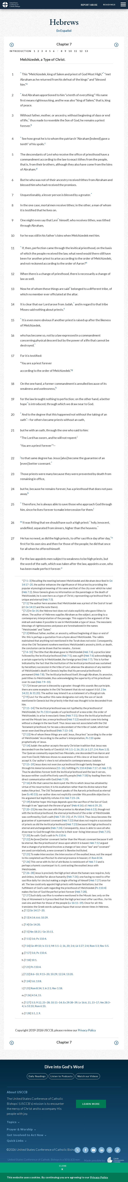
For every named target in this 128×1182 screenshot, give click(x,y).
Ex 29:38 (68, 1002)
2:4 (96, 749)
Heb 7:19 (62, 779)
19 (32, 764)
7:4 (26, 651)
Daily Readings (37, 1076)
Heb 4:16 (77, 805)
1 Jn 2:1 (46, 988)
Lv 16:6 (82, 1002)
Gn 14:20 (35, 924)
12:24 (61, 974)
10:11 (54, 1002)
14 (32, 708)
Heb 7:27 (95, 880)
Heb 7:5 (66, 655)
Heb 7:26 (72, 876)
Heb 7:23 (70, 797)
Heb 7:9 (41, 681)
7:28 (27, 1013)
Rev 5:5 (104, 945)
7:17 (27, 952)
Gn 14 (35, 610)
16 (78, 749)
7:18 (27, 959)
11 (75, 51)
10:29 (44, 917)
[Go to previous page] (13, 44)
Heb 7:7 (87, 659)
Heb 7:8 (39, 674)
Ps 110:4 (46, 711)
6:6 (38, 917)
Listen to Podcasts (61, 1076)
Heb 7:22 (67, 820)
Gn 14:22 (31, 606)
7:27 (26, 895)
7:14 (26, 745)
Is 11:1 (46, 945)
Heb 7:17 (92, 767)
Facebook (85, 1150)
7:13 (26, 734)
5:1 (33, 1013)
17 (97, 1002)
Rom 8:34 (97, 857)
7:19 (26, 801)
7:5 (26, 931)
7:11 (26, 708)
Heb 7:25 (104, 831)
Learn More (91, 1103)
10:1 (33, 959)
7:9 (26, 696)
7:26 (26, 861)
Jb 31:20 (34, 693)
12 (81, 51)
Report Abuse (89, 4)
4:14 (32, 917)
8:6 (32, 974)
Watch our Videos (87, 1076)
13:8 (38, 981)
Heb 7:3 (47, 599)
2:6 (72, 945)
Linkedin (101, 1150)
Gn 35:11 (48, 931)
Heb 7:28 (81, 891)
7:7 (26, 685)
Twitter (77, 1150)
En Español (64, 30)
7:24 (27, 981)
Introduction (20, 51)
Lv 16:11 (73, 902)
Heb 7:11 (71, 715)
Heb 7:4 (88, 651)
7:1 (26, 580)
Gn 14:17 (35, 910)
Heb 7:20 (59, 816)
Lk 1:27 (89, 749)
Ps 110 (90, 738)
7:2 (26, 610)
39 (75, 1002)
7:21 (26, 966)
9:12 (38, 1002)
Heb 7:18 (82, 775)
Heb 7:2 (26, 592)
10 (70, 51)
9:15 (42, 974)
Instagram (109, 1150)
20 (31, 584)
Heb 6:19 (93, 805)
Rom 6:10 (40, 1006)
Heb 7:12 (73, 719)
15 (58, 767)
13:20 (69, 974)
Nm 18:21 (35, 931)
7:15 (26, 764)
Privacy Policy (87, 1030)
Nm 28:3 (105, 1002)
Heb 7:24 (56, 827)
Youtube (93, 1150)
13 (86, 51)
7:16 (26, 782)
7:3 (26, 633)
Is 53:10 (29, 1006)
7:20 (26, 809)
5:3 (33, 1002)
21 (67, 816)
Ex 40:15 (32, 794)
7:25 (26, 854)
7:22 (26, 839)
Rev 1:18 (57, 988)
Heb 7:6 (89, 655)
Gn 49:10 (36, 945)
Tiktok (117, 1150)
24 (77, 797)
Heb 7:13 (62, 730)
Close (63, 1166)
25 (32, 809)
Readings (109, 4)
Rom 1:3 (103, 749)
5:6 (33, 938)
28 (32, 872)
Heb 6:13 (91, 809)
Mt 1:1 (69, 749)
